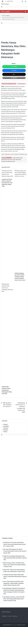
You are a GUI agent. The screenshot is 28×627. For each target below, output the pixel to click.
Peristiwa (5, 428)
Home (3, 15)
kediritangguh (21, 83)
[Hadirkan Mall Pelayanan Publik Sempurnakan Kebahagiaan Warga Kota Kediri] (7, 333)
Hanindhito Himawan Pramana (8, 159)
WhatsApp (14, 66)
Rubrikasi (5, 430)
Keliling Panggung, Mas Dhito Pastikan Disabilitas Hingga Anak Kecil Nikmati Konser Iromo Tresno (20, 277)
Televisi (5, 431)
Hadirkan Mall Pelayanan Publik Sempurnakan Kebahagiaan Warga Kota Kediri (7, 390)
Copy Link (15, 77)
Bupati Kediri (19, 157)
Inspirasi (7, 15)
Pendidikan (6, 426)
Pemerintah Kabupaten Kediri (8, 161)
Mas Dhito (19, 159)
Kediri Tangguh (5, 11)
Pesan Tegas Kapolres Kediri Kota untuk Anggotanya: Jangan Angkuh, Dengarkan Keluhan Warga (13, 583)
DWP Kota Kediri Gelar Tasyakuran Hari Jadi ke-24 (7, 404)
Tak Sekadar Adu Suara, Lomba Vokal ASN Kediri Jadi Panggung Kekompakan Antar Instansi (13, 598)
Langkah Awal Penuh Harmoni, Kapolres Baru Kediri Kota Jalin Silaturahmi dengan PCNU (7, 183)
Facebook (15, 70)
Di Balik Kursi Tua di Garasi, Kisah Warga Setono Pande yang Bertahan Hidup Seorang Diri (14, 544)
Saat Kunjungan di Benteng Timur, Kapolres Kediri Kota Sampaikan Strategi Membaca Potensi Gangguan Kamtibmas (14, 590)
